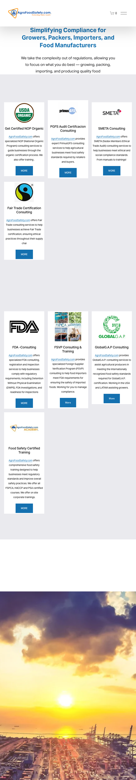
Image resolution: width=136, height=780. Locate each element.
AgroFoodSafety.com (20, 136)
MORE (24, 170)
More (68, 402)
